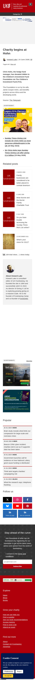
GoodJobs (24, 299)
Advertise (29, 361)
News (5, 595)
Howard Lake (12, 60)
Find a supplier (8, 617)
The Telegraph (15, 100)
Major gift (13, 64)
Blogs (5, 598)
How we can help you (11, 615)
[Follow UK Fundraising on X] (7, 499)
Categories (16, 14)
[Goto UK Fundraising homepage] (17, 6)
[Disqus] (17, 332)
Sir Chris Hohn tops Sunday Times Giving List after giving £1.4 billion (17, 152)
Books (5, 600)
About (5, 642)
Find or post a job (9, 625)
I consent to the (16, 555)
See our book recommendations (15, 620)
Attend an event (9, 627)
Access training (9, 622)
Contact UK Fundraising (12, 644)
